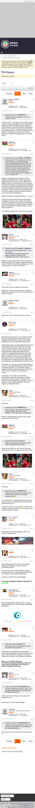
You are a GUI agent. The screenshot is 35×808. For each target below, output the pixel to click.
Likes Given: (23, 107)
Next (31, 94)
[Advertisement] (17, 20)
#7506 (31, 334)
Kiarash (11, 234)
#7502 (31, 154)
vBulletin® (26, 805)
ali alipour (12, 709)
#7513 (31, 640)
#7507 (31, 400)
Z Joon (11, 390)
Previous (9, 94)
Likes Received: (13, 107)
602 (24, 94)
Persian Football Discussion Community (11, 57)
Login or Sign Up (29, 1)
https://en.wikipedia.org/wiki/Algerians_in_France (17, 196)
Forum (5, 55)
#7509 (31, 484)
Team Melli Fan (13, 590)
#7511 (31, 561)
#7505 (31, 312)
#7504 (31, 284)
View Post (30, 157)
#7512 (31, 600)
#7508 (31, 437)
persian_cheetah (14, 99)
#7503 (31, 244)
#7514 (31, 683)
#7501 (31, 111)
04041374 (11, 142)
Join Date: (11, 106)
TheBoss (11, 272)
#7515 (31, 719)
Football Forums (12, 55)
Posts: (21, 106)
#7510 (31, 529)
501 (17, 94)
